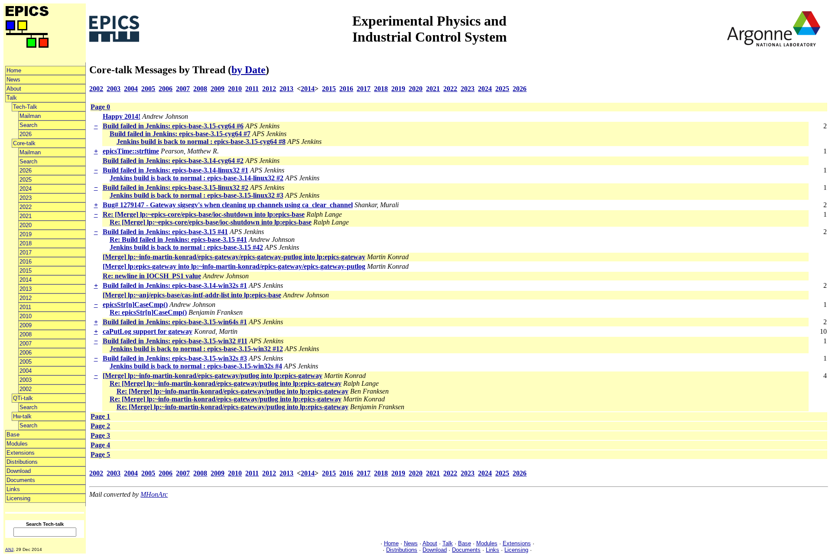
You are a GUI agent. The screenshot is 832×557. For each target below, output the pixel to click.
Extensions (20, 453)
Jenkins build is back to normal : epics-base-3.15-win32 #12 (196, 348)
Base (13, 434)
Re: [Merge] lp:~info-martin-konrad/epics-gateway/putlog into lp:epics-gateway (225, 383)
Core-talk (24, 143)
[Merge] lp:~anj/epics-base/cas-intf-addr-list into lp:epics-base (192, 295)
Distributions (22, 462)
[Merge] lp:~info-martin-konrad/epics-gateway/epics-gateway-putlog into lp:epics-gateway (234, 257)
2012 (26, 298)
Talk (11, 97)
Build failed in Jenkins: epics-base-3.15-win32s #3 (175, 358)
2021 (26, 216)
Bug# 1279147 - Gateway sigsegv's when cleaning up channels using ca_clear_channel (228, 204)
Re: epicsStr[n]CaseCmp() (148, 312)
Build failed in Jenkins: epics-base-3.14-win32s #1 (175, 285)
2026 (26, 134)
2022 (26, 207)
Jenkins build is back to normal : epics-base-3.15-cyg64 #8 (201, 141)
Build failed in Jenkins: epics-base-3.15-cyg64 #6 (173, 126)
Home (13, 70)
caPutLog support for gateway (147, 331)
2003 (26, 380)
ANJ (9, 549)
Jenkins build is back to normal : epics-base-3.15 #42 (186, 247)
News (13, 79)
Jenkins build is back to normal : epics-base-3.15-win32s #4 (196, 366)
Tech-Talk (25, 107)
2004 (26, 371)
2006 (26, 352)
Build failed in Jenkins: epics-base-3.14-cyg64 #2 (173, 160)
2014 (26, 280)
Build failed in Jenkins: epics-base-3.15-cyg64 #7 (180, 133)
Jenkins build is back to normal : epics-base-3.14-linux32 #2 (196, 178)
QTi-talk (23, 398)
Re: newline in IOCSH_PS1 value (152, 276)
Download (18, 471)
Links (13, 489)
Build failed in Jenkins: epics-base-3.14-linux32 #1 (175, 170)
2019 (26, 234)
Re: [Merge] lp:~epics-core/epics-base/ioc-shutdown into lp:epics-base (204, 214)
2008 (26, 334)
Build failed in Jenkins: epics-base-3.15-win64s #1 (175, 322)
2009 (26, 325)
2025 (26, 179)
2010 (26, 316)
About (13, 88)
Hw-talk (22, 416)
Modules (17, 443)
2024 (26, 189)
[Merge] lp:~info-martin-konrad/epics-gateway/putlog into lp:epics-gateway (212, 375)
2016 (26, 261)
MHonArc (154, 494)
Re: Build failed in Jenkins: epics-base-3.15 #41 (178, 239)
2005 (26, 361)
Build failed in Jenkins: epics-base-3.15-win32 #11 (175, 341)
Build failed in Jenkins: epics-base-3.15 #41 (165, 231)
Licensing (18, 498)
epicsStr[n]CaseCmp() (135, 304)
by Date (248, 69)
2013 (26, 289)
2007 (26, 343)
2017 (26, 252)
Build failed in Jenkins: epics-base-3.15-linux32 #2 (175, 187)
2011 (25, 307)
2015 (26, 270)
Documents (20, 480)
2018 (26, 243)
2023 (26, 198)
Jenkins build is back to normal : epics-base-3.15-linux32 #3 (196, 195)
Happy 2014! (121, 116)
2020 (26, 225)
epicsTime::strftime (131, 151)
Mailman (30, 116)
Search (28, 125)
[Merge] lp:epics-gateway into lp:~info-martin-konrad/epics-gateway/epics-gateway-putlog (234, 266)
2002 (26, 389)
